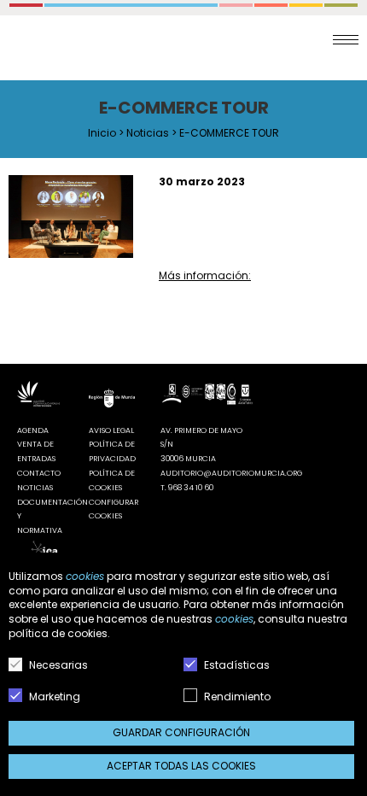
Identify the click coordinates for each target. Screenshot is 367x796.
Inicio (102, 133)
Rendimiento (236, 696)
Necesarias (57, 665)
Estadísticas (235, 665)
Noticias (147, 133)
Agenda (33, 430)
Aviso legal (111, 430)
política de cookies (58, 633)
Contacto (39, 473)
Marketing (53, 696)
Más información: (205, 275)
